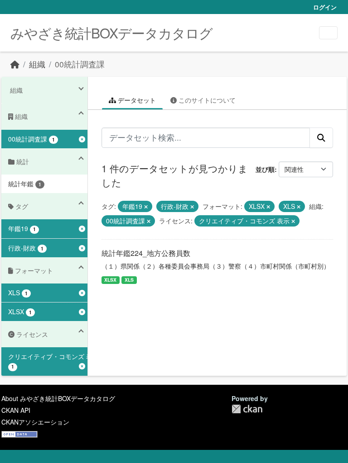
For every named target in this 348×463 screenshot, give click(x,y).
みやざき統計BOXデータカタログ (111, 33)
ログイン (325, 7)
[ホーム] (14, 64)
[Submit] (321, 137)
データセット (136, 99)
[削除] (146, 206)
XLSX (110, 279)
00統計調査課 (80, 64)
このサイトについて (206, 99)
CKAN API (15, 410)
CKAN (247, 409)
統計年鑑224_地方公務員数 (146, 253)
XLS (129, 279)
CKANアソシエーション (35, 421)
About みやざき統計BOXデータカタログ (58, 398)
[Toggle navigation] (328, 32)
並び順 (265, 169)
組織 (37, 64)
